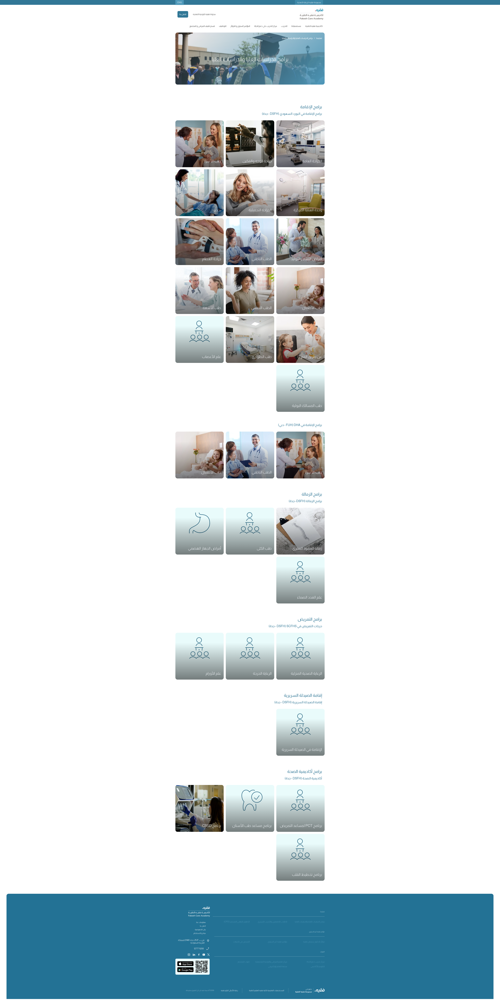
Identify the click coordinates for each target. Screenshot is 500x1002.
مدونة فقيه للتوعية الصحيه (204, 14)
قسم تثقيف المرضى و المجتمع (202, 26)
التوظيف (222, 26)
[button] (314, 26)
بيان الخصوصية (200, 929)
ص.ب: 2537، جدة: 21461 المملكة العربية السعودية (191, 941)
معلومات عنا (201, 922)
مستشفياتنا (296, 26)
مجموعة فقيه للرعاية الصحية (309, 2)
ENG (179, 2)
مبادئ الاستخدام (199, 933)
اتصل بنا (182, 14)
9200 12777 (199, 948)
